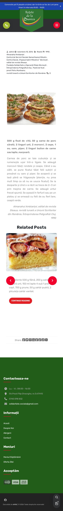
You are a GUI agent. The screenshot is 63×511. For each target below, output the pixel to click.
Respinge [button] (60, 6)
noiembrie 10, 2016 (25, 52)
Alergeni (7, 433)
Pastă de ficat (27, 43)
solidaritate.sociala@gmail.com (23, 404)
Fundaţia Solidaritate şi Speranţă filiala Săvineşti (26, 65)
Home (8, 38)
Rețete (16, 38)
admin (11, 52)
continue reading (20, 301)
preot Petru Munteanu (16, 70)
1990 (48, 52)
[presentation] (10, 280)
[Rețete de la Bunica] (31, 18)
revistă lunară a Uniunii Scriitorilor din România (26, 73)
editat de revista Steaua (17, 62)
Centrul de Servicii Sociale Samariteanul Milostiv (27, 57)
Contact (7, 438)
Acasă (6, 423)
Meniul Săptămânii (12, 457)
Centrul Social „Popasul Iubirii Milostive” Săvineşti (27, 60)
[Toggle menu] (56, 25)
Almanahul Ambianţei (15, 55)
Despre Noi (9, 428)
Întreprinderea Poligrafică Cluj (19, 68)
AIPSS (15, 504)
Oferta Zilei (8, 462)
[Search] (56, 497)
